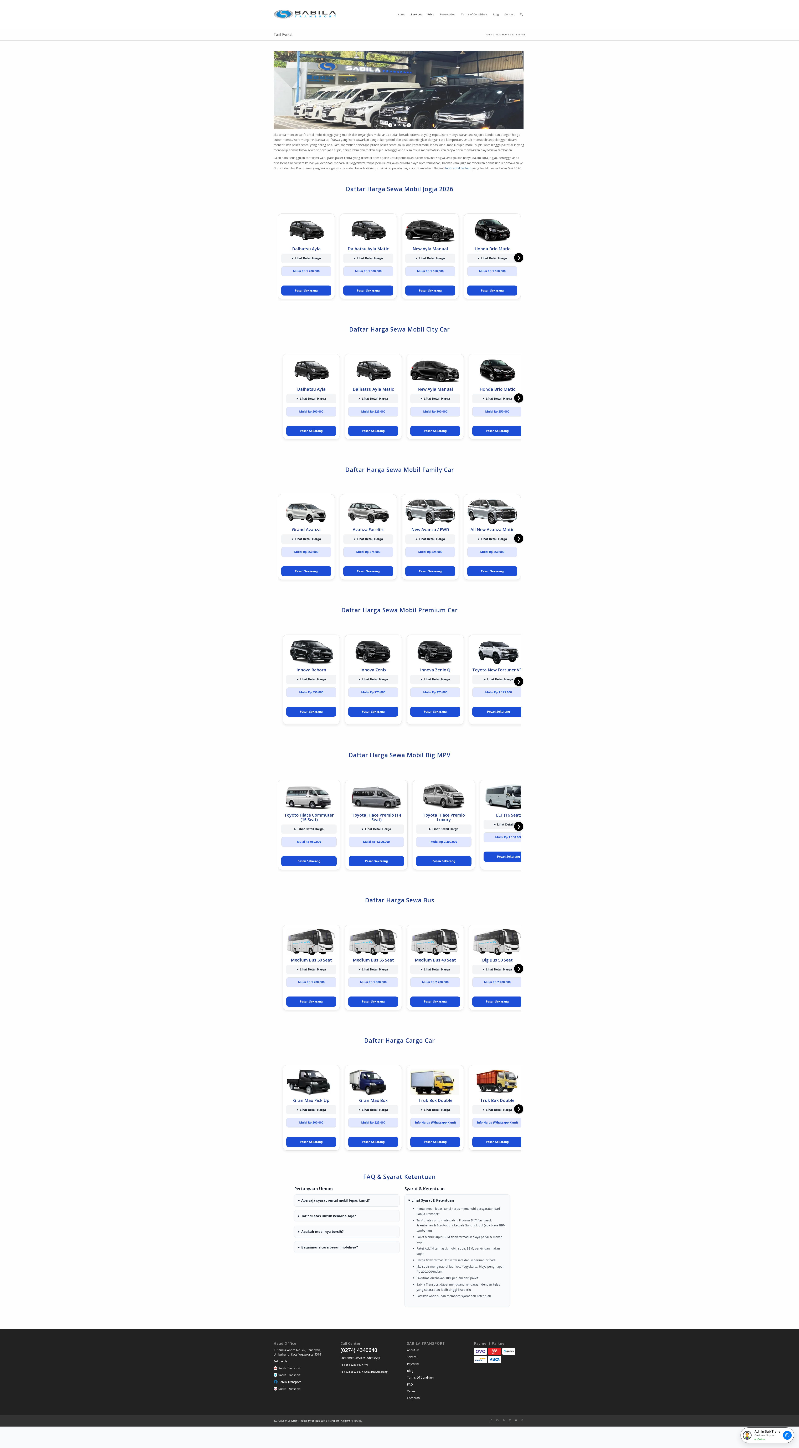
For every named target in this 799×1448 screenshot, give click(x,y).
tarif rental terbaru (458, 168)
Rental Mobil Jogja (310, 1420)
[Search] (521, 14)
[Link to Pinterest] (522, 1420)
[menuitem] (401, 14)
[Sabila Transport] (305, 14)
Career (411, 1391)
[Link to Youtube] (516, 1420)
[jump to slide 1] (395, 125)
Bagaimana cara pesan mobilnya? (329, 1247)
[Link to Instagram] (497, 1420)
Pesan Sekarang (306, 290)
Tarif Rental (283, 34)
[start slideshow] (390, 125)
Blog (410, 1371)
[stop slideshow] (408, 125)
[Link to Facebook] (491, 1420)
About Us (413, 1350)
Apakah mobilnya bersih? (322, 1231)
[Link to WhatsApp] (503, 1420)
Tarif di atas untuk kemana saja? (328, 1216)
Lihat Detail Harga (308, 258)
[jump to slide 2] (399, 125)
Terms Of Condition (420, 1377)
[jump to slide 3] (404, 125)
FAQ (410, 1384)
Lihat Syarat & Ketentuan (433, 1200)
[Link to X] (510, 1420)
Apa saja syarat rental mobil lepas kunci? (335, 1200)
